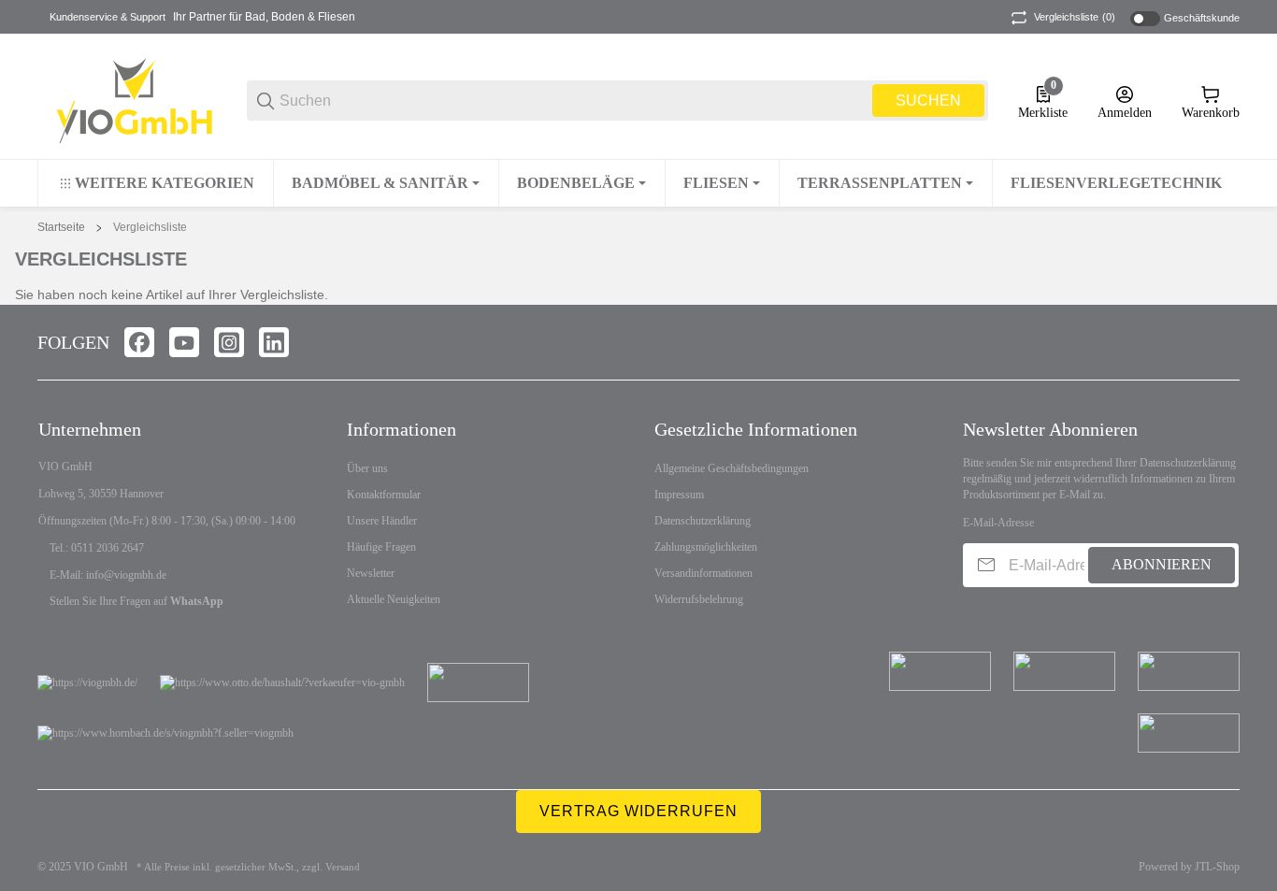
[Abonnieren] (986, 565)
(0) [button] (1074, 16)
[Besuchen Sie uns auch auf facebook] (139, 342)
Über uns (367, 468)
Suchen (928, 100)
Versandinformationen (703, 573)
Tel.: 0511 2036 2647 (97, 547)
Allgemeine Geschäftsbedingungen (731, 468)
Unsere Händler (382, 520)
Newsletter (371, 573)
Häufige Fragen (381, 546)
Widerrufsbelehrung (698, 599)
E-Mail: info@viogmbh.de (108, 575)
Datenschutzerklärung (702, 520)
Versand (342, 867)
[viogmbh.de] (127, 100)
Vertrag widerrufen (638, 811)
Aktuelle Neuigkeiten (393, 599)
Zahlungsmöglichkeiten (705, 546)
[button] (1225, 342)
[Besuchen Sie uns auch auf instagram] (229, 342)
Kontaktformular (384, 494)
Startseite (61, 227)
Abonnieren (1162, 564)
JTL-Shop (1217, 866)
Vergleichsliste (150, 227)
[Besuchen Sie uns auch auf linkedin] (274, 342)
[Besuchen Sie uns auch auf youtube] (184, 342)
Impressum (679, 494)
